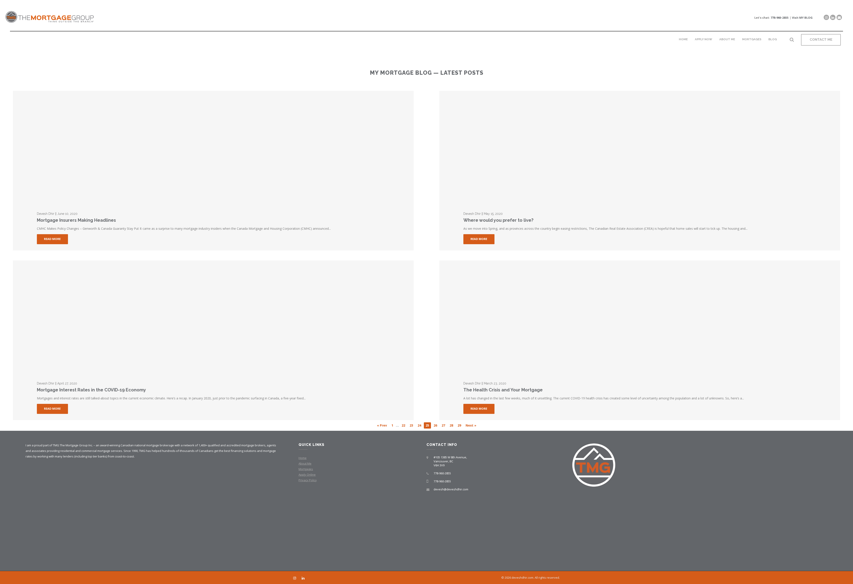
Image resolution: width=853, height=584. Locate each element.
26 (435, 425)
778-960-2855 (779, 18)
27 (443, 425)
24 (419, 425)
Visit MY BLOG (802, 18)
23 (411, 425)
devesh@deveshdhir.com (451, 489)
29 (459, 425)
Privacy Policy (308, 480)
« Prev (382, 425)
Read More (52, 239)
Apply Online (307, 475)
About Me (727, 39)
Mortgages (751, 39)
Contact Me (821, 40)
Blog (772, 39)
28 (451, 425)
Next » (471, 425)
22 (403, 425)
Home (683, 39)
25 (427, 425)
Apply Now (703, 39)
